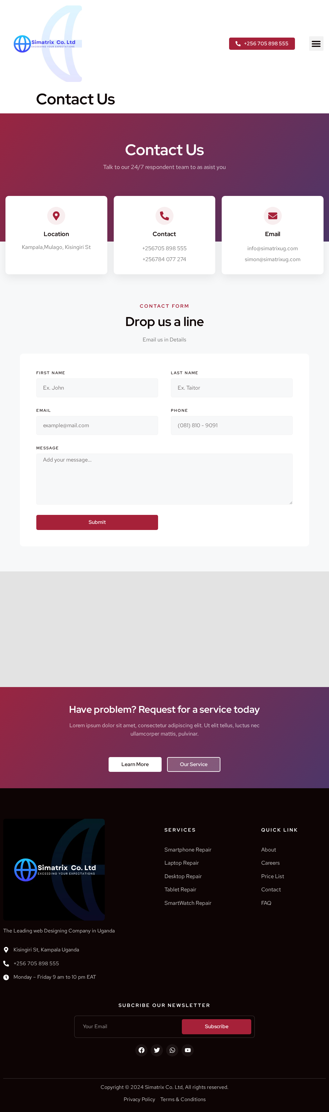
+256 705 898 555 (36, 963)
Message (47, 448)
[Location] (56, 216)
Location (56, 234)
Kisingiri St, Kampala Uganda (46, 949)
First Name (51, 372)
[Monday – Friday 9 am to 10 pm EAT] (6, 977)
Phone (179, 410)
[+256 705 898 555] (6, 963)
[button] (316, 43)
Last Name (185, 372)
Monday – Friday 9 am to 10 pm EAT (54, 977)
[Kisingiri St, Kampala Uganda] (6, 950)
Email (43, 410)
